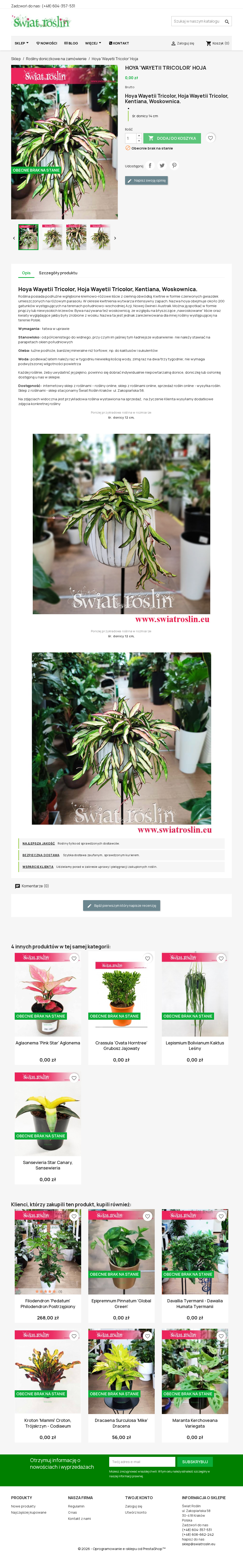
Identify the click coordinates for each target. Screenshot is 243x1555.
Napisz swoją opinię (150, 180)
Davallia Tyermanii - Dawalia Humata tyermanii (195, 1303)
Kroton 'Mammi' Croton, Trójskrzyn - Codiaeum (47, 1423)
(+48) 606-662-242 (198, 1534)
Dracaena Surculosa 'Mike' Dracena (121, 1423)
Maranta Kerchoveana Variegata (195, 1423)
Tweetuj (162, 165)
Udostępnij (150, 165)
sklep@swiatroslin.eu (198, 1544)
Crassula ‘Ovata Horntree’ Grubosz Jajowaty (121, 1045)
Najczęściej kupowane (29, 1512)
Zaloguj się (133, 1506)
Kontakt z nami (79, 1518)
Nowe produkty (23, 1506)
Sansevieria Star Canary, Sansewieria (48, 1165)
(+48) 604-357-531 (58, 6)
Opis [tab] (26, 272)
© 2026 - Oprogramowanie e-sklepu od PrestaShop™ (121, 1548)
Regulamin (76, 1506)
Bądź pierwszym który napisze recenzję (124, 905)
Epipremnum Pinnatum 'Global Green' (121, 1303)
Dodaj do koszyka (172, 138)
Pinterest (174, 165)
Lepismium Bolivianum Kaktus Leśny (195, 1045)
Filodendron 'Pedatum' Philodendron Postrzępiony (48, 1303)
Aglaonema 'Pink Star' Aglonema (48, 1043)
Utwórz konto (136, 1512)
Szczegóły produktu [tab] (58, 272)
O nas (72, 1512)
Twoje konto (139, 1497)
